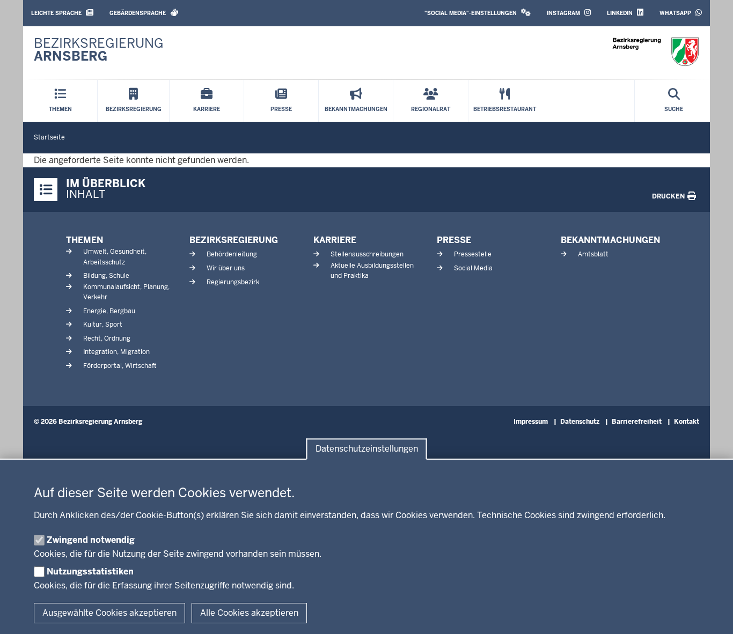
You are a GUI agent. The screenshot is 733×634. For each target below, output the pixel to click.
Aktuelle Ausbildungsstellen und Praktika (372, 270)
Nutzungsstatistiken (90, 571)
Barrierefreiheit (637, 421)
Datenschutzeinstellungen (367, 449)
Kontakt (686, 421)
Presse (454, 240)
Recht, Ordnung (106, 338)
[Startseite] (655, 52)
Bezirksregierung (233, 240)
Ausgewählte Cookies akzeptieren (109, 612)
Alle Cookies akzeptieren (249, 612)
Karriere (334, 240)
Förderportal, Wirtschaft (120, 366)
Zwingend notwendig (91, 539)
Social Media (473, 268)
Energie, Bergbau (109, 311)
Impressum (531, 421)
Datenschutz (579, 421)
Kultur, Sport (102, 324)
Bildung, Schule (106, 275)
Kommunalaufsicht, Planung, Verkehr (126, 292)
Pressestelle (473, 254)
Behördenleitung (232, 254)
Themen (84, 240)
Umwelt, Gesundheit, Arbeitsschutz (114, 256)
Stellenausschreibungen (367, 254)
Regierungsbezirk (233, 282)
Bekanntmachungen (610, 240)
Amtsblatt (593, 254)
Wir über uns (226, 268)
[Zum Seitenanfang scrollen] (711, 614)
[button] (477, 13)
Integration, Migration (116, 352)
